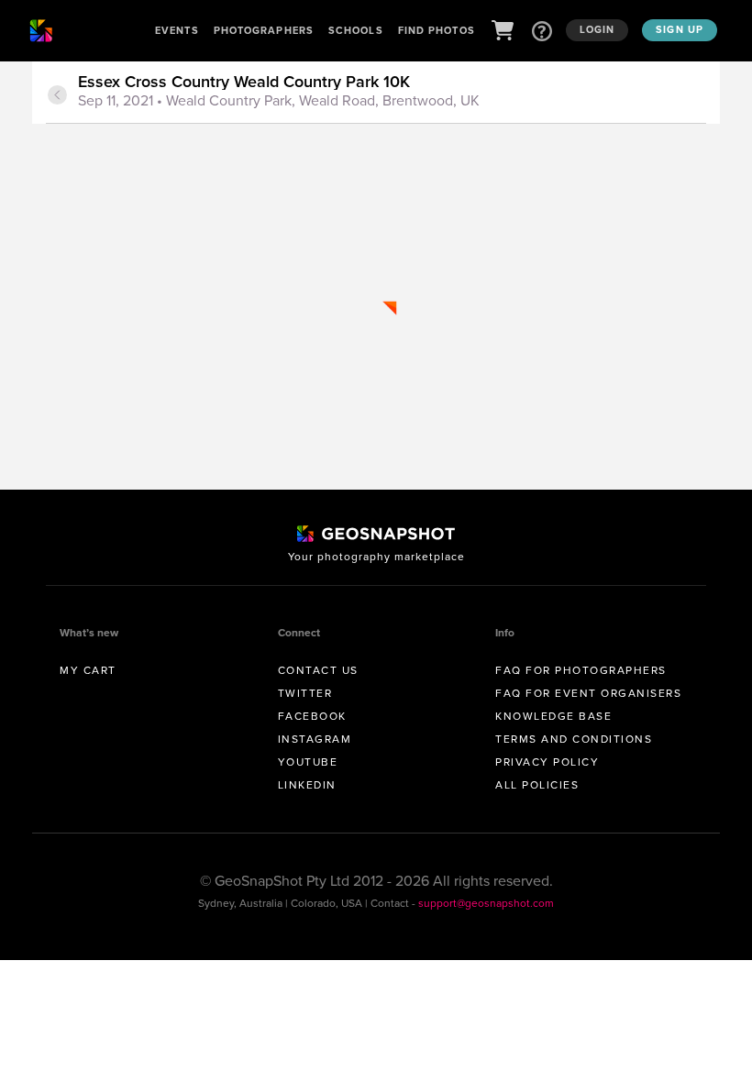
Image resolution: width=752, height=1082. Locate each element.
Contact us (318, 670)
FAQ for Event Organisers (588, 693)
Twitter (305, 693)
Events (177, 30)
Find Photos (436, 30)
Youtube (308, 762)
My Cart (88, 670)
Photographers (264, 30)
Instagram (315, 739)
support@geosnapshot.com (486, 903)
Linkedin (307, 785)
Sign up (679, 29)
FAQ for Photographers (581, 670)
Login (597, 29)
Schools (355, 30)
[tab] (390, 92)
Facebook (312, 716)
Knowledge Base (553, 716)
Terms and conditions (573, 739)
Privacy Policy (547, 762)
